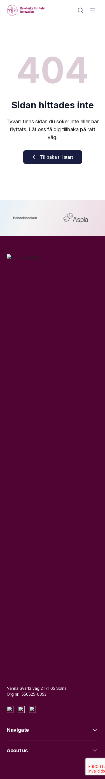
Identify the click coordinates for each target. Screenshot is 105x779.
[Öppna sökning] (80, 10)
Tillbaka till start (56, 157)
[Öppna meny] (92, 10)
